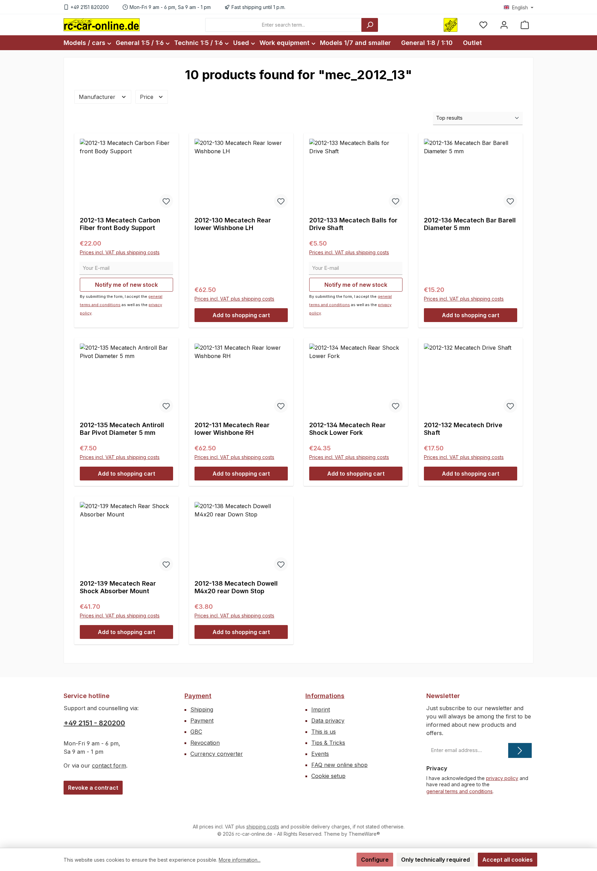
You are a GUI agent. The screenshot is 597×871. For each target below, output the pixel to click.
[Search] (369, 25)
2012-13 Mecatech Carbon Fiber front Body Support (120, 224)
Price (147, 96)
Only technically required (435, 859)
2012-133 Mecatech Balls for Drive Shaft (353, 224)
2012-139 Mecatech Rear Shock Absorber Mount (118, 587)
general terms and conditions (459, 791)
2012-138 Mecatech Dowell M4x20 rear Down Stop (236, 587)
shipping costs (262, 826)
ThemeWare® (364, 834)
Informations (324, 695)
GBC (196, 731)
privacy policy (502, 778)
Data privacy (327, 720)
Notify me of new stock (126, 284)
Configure (375, 859)
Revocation (205, 742)
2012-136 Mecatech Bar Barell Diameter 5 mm (470, 224)
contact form (109, 765)
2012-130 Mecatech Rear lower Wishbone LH (233, 224)
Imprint (320, 709)
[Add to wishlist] (166, 201)
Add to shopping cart (241, 315)
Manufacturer (98, 96)
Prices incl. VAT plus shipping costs (120, 252)
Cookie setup (328, 775)
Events (320, 753)
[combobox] (283, 25)
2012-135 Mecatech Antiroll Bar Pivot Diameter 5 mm (122, 428)
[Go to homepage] (102, 24)
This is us (323, 731)
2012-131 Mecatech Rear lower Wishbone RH (232, 428)
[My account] (504, 25)
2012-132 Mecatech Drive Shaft (463, 428)
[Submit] (520, 750)
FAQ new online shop (339, 764)
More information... (239, 860)
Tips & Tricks (328, 742)
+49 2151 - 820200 (94, 723)
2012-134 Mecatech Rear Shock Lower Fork (347, 428)
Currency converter (216, 753)
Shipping (201, 709)
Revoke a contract (93, 787)
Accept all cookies (507, 859)
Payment (197, 695)
